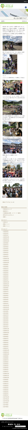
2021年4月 (5, 321)
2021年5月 (5, 319)
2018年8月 (5, 381)
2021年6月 (5, 317)
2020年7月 (5, 338)
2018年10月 (6, 377)
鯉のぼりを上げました (8, 215)
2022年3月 (5, 299)
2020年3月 (5, 344)
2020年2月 (5, 346)
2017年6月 (5, 406)
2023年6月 (5, 270)
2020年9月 (5, 334)
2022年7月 (5, 291)
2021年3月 (5, 322)
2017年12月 (6, 397)
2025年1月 (5, 235)
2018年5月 (5, 387)
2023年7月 (5, 268)
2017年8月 (5, 404)
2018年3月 (5, 391)
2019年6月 (5, 361)
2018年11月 (6, 375)
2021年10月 (6, 309)
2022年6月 (5, 293)
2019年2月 (5, 369)
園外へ (5, 217)
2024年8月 (5, 243)
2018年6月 (5, 385)
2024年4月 (5, 250)
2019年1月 (5, 371)
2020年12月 (6, 328)
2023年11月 (6, 260)
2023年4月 (5, 274)
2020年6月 (5, 340)
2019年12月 (6, 350)
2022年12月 (6, 282)
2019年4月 (5, 365)
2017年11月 (6, 399)
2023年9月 (5, 264)
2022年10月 (6, 285)
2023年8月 (5, 266)
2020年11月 (6, 330)
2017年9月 (5, 402)
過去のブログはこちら (8, 202)
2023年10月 (6, 262)
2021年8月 (5, 313)
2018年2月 (5, 393)
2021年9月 (5, 311)
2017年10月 (6, 400)
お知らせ (5, 222)
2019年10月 (6, 354)
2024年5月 (5, 248)
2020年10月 (6, 332)
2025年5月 (5, 231)
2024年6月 (5, 246)
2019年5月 (5, 363)
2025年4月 (5, 233)
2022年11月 (6, 283)
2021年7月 (5, 315)
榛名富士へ (6, 211)
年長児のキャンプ (7, 209)
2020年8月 (5, 336)
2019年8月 (5, 358)
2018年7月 (5, 383)
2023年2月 (5, 278)
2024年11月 (6, 239)
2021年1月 (5, 326)
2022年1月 (5, 303)
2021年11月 (6, 307)
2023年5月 (5, 272)
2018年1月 (5, 395)
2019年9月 (5, 356)
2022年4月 (5, 297)
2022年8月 (5, 289)
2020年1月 (5, 348)
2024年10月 (6, 241)
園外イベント (6, 226)
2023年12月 (6, 258)
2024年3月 (5, 252)
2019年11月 (6, 352)
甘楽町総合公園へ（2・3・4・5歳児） (12, 213)
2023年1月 (5, 280)
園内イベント (6, 224)
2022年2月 (5, 301)
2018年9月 (5, 379)
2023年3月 (5, 276)
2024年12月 (6, 237)
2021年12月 (6, 305)
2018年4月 (5, 389)
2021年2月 (5, 324)
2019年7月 (5, 360)
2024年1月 (5, 256)
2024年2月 (5, 254)
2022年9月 (5, 287)
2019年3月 (5, 367)
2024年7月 (5, 244)
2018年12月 (6, 373)
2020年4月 (5, 342)
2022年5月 (5, 295)
